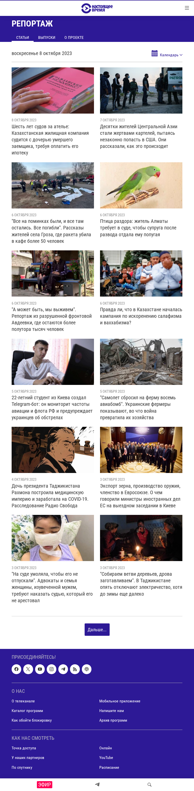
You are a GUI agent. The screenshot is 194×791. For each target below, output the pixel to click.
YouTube (106, 757)
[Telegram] (97, 784)
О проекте (74, 37)
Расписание (109, 767)
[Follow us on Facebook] (16, 669)
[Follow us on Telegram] (63, 669)
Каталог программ (27, 710)
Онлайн (105, 748)
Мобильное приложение (119, 701)
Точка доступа (24, 748)
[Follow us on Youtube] (40, 669)
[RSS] (75, 669)
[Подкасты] (86, 669)
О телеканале (23, 701)
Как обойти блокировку (32, 720)
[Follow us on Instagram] (51, 669)
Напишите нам (111, 710)
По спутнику (22, 767)
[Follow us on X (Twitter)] (28, 669)
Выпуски (46, 37)
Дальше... (97, 629)
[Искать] (149, 784)
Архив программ (113, 720)
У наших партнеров (28, 757)
